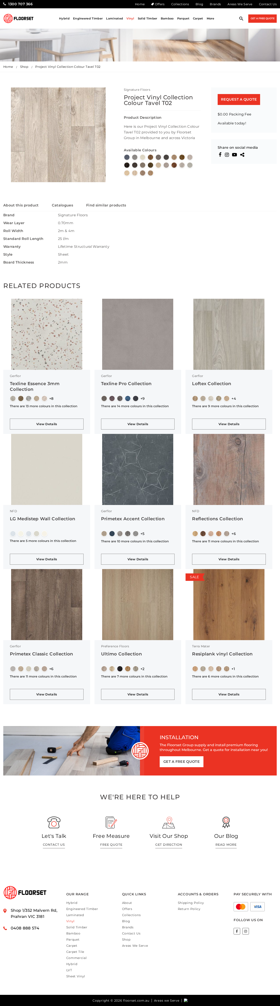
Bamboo (167, 18)
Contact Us (268, 4)
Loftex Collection (211, 383)
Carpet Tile (75, 952)
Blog (199, 4)
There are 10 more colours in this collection (135, 541)
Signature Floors (137, 90)
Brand (9, 215)
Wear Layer (13, 223)
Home (140, 4)
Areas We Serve (240, 4)
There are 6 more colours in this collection (225, 676)
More (210, 18)
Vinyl (130, 18)
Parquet (183, 18)
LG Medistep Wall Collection (42, 518)
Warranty (12, 247)
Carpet (198, 18)
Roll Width (13, 231)
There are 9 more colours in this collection (225, 406)
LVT (69, 970)
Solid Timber (147, 18)
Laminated (114, 18)
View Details (46, 424)
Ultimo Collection (121, 654)
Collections (180, 4)
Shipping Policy (191, 903)
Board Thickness (18, 262)
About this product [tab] (21, 205)
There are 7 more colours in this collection (134, 676)
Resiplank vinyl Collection (222, 654)
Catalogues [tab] (62, 205)
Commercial (76, 958)
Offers (159, 4)
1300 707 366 (20, 4)
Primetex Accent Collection (133, 518)
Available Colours (140, 150)
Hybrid (64, 18)
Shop (24, 67)
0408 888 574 (25, 928)
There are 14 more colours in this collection (135, 406)
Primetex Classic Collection (41, 654)
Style (8, 254)
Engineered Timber (88, 18)
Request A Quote (239, 99)
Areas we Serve (166, 1001)
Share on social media (238, 147)
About (127, 903)
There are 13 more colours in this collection (43, 406)
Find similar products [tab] (106, 205)
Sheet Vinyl (75, 976)
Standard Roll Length (23, 239)
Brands (215, 4)
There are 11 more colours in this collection (225, 541)
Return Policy (189, 909)
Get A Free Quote (263, 18)
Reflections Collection (217, 518)
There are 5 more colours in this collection (43, 541)
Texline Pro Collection (126, 383)
